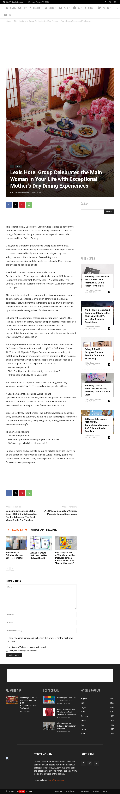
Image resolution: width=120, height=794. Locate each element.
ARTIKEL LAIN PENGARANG (44, 530)
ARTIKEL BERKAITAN (18, 530)
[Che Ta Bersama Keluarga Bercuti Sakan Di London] (49, 726)
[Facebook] (105, 2)
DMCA (104, 791)
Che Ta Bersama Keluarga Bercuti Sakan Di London (66, 726)
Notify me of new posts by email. (23, 650)
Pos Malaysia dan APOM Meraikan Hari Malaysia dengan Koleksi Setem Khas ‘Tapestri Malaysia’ (65, 557)
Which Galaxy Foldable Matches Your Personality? (14, 555)
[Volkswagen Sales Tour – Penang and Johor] (49, 700)
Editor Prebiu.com (22, 192)
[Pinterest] (22, 205)
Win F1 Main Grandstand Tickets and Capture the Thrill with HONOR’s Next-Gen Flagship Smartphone (97, 316)
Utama (8, 21)
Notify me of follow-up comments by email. (27, 647)
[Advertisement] (60, 45)
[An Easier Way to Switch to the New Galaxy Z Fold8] (41, 543)
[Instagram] (110, 2)
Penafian (95, 791)
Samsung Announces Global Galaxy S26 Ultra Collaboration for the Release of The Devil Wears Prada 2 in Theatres (21, 515)
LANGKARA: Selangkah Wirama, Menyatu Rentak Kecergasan (60, 512)
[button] (116, 8)
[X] (115, 2)
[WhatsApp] (29, 205)
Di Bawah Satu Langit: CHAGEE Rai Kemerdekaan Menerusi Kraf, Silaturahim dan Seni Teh (97, 425)
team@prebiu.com (56, 780)
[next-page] (12, 569)
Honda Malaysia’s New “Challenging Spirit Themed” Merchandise (66, 712)
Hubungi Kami (83, 791)
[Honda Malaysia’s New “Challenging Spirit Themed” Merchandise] (49, 712)
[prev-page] (8, 569)
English (18, 166)
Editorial (58, 791)
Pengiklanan (70, 791)
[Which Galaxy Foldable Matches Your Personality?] (16, 543)
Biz (15, 21)
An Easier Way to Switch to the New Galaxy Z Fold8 (38, 555)
